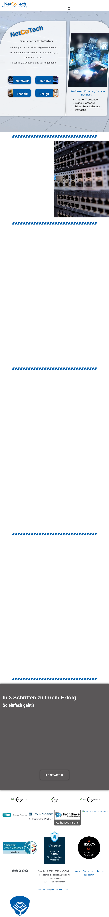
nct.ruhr (67, 889)
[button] (69, 8)
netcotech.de (44, 889)
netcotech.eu (56, 889)
